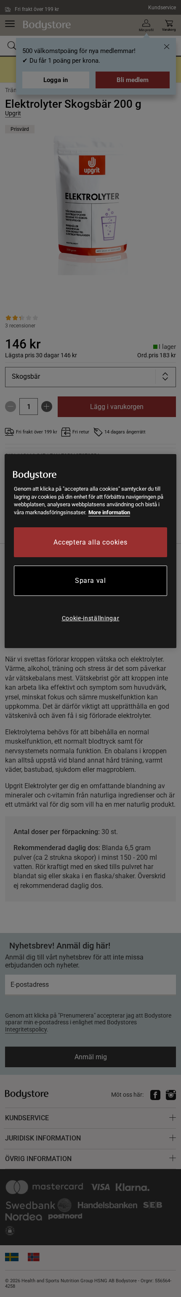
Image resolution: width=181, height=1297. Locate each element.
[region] (91, 551)
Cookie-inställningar (91, 618)
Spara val (90, 581)
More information (109, 512)
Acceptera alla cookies (90, 542)
